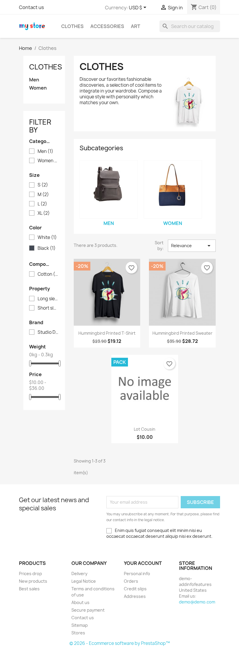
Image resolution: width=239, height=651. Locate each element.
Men (34, 80)
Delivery (79, 573)
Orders (131, 581)
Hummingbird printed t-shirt (107, 333)
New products (33, 581)
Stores (78, 633)
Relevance (191, 245)
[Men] (109, 189)
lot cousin (144, 429)
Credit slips (135, 588)
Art (135, 26)
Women (38, 88)
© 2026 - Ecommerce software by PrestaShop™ (119, 643)
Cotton (48, 274)
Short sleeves (48, 308)
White (47, 237)
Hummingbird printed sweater (182, 333)
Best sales (29, 588)
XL (44, 213)
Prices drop (30, 573)
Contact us (31, 7)
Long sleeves (48, 299)
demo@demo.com (197, 602)
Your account (143, 563)
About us (80, 602)
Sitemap (79, 625)
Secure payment (88, 610)
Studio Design (48, 332)
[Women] (173, 189)
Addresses (135, 596)
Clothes (72, 26)
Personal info (137, 573)
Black (47, 248)
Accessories (107, 26)
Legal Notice (83, 581)
